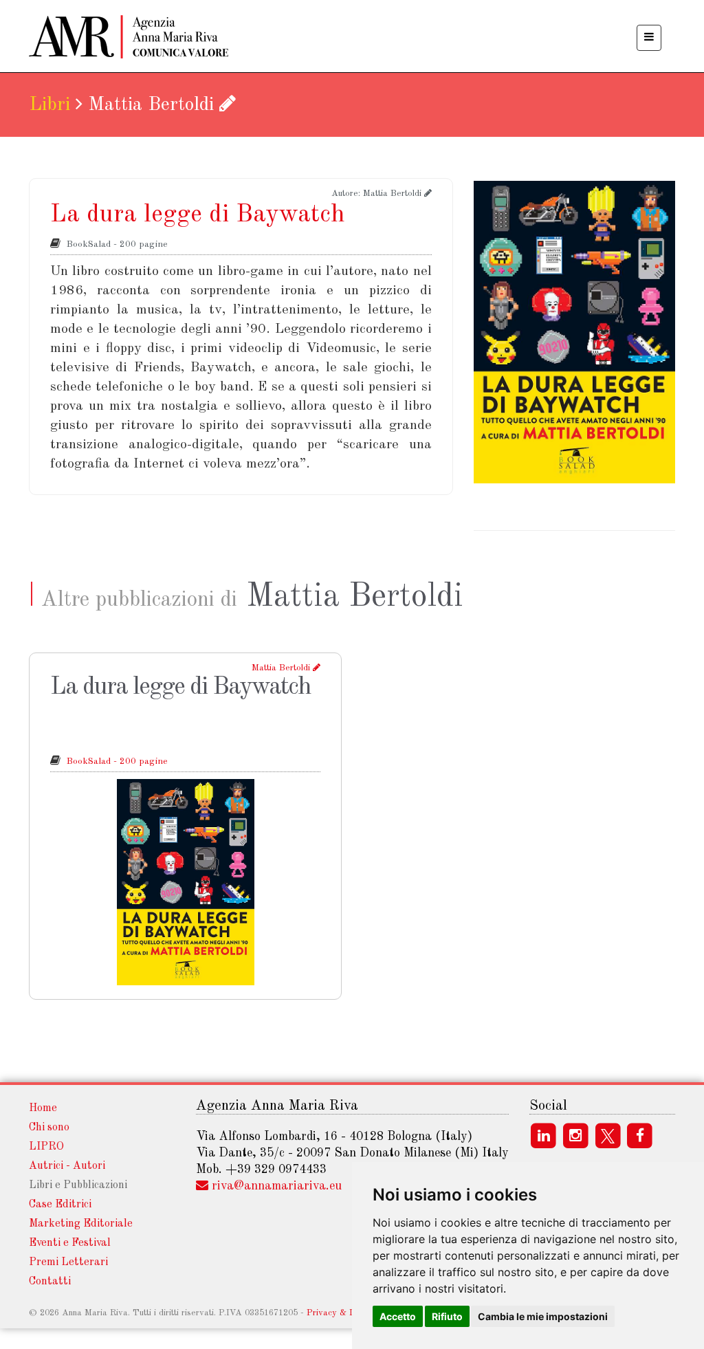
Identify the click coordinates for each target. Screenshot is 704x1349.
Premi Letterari (68, 1262)
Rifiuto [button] (447, 1316)
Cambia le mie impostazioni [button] (543, 1316)
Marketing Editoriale (81, 1223)
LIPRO (46, 1146)
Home (43, 1108)
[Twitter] (609, 1135)
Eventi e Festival (70, 1243)
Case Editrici (60, 1204)
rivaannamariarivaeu (277, 1186)
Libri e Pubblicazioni (78, 1185)
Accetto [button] (398, 1316)
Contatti (50, 1281)
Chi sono (49, 1127)
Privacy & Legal (339, 1312)
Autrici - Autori (67, 1166)
